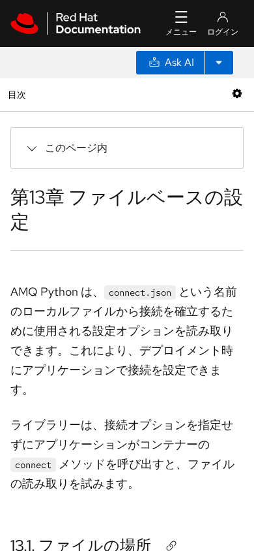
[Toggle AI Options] (219, 62)
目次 (18, 94)
